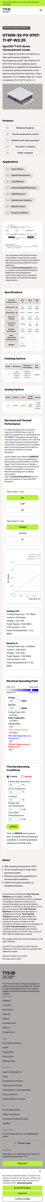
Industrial (6, 1014)
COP (22, 504)
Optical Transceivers (20, 175)
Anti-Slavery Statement (12, 1043)
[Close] (40, 1171)
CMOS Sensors (18, 194)
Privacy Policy (7, 1052)
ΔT (22, 539)
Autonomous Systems (21, 200)
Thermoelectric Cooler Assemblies (16, 1090)
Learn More (6, 4)
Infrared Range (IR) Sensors (23, 188)
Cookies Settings (22, 1199)
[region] (22, 1185)
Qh (22, 510)
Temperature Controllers (12, 1081)
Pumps (5, 1076)
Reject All (22, 1193)
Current (22, 533)
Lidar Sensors (17, 181)
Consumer (6, 1005)
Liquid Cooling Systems (12, 1072)
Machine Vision (18, 206)
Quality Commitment (11, 1114)
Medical (5, 1019)
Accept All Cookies (22, 1188)
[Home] (6, 10)
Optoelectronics (9, 1023)
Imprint (5, 1048)
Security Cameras (19, 213)
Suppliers (6, 1123)
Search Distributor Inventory (13, 1099)
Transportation (8, 1032)
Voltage (22, 527)
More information (24, 1183)
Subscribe (22, 1163)
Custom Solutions (9, 1094)
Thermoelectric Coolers (12, 1085)
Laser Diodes (17, 169)
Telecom (6, 1028)
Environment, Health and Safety (15, 1119)
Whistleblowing (8, 1061)
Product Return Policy (11, 1110)
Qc (22, 497)
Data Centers (7, 1010)
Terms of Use (7, 1057)
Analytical (6, 1001)
